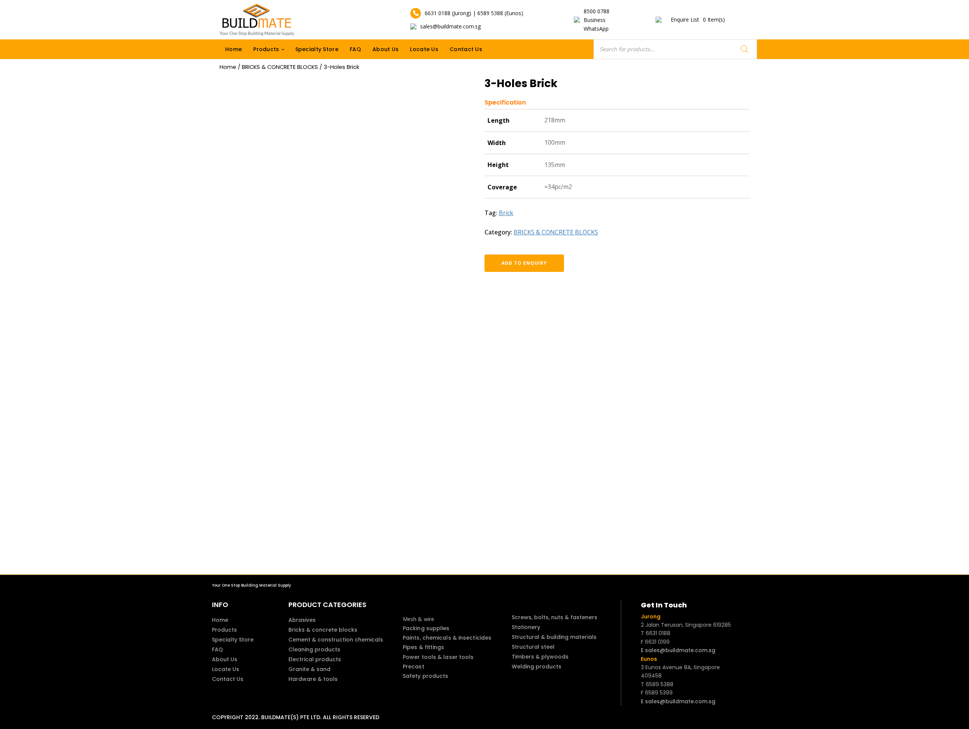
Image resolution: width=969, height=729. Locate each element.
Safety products (426, 676)
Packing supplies (426, 628)
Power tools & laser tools (438, 657)
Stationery (526, 627)
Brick (506, 213)
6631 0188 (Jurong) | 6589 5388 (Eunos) (474, 13)
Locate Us (424, 49)
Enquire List (698, 19)
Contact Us (466, 49)
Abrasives (302, 620)
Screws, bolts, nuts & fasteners (554, 617)
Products (266, 49)
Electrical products (314, 659)
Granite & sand (309, 669)
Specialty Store (317, 49)
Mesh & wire (418, 619)
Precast (413, 666)
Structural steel (533, 647)
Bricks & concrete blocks (322, 630)
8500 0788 (596, 11)
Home (233, 49)
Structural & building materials (554, 637)
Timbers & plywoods (540, 656)
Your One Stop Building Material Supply (251, 585)
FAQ (355, 49)
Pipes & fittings (423, 647)
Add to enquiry (524, 263)
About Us (385, 49)
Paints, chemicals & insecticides (447, 638)
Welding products (536, 666)
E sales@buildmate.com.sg (678, 650)
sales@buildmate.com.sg (450, 26)
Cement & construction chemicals (335, 639)
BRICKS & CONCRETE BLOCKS (280, 67)
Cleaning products (314, 649)
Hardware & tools (313, 679)
